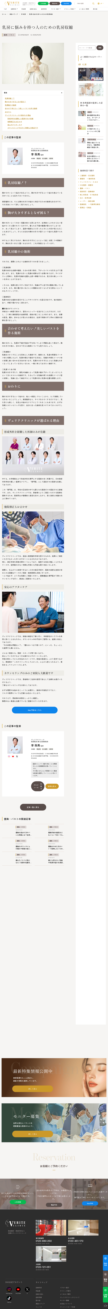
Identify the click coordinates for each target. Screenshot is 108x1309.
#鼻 (79, 64)
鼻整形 (82, 179)
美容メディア (40, 1304)
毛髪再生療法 (95, 204)
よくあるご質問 (84, 9)
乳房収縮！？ (10, 98)
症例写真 (44, 9)
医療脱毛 (83, 204)
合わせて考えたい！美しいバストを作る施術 (21, 108)
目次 (5, 93)
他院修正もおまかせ (14, 121)
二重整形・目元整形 (87, 175)
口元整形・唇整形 (86, 185)
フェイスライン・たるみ (89, 182)
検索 (99, 48)
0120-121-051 (43, 1267)
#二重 (84, 64)
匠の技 (95, 9)
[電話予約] (105, 1279)
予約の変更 (80, 3)
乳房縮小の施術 (10, 105)
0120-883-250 (44, 1241)
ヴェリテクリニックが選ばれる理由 (18, 115)
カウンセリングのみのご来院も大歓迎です (22, 128)
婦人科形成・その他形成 (89, 195)
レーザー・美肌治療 (87, 201)
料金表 (24, 9)
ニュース (39, 1307)
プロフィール (38, 786)
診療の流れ (33, 9)
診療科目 (39, 1288)
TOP (5, 9)
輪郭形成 (92, 179)
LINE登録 (43, 3)
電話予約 (54, 3)
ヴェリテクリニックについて (70, 1297)
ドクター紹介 (64, 1288)
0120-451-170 (75, 1241)
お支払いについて (66, 1304)
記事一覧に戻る (33, 807)
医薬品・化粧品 (85, 207)
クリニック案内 (65, 1291)
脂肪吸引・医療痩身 (87, 191)
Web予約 (66, 3)
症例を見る (52, 786)
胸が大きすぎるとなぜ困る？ (15, 102)
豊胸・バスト (85, 188)
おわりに (8, 112)
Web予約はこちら (35, 710)
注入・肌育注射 (85, 198)
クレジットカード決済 (67, 1307)
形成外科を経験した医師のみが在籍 (20, 118)
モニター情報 (64, 1300)
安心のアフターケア (14, 125)
